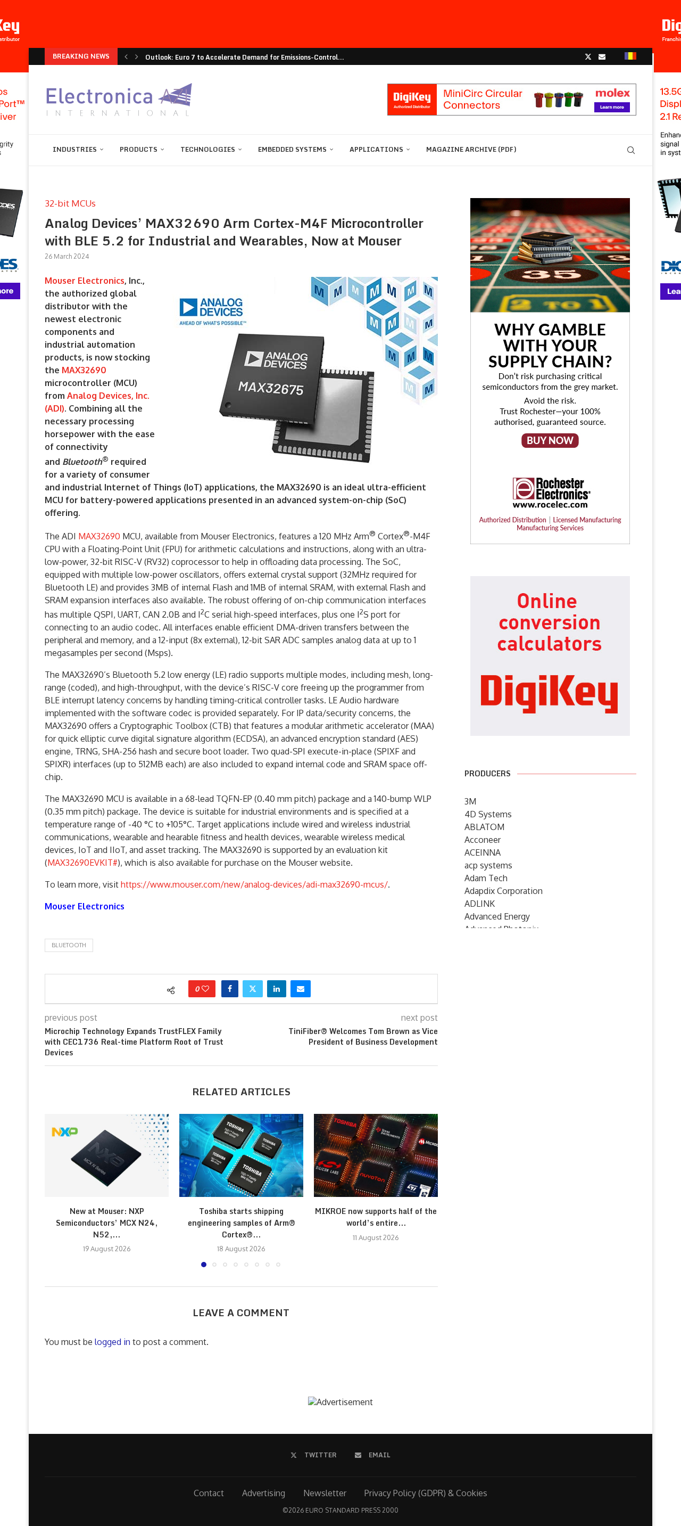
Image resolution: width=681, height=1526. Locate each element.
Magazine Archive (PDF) (471, 149)
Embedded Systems (292, 149)
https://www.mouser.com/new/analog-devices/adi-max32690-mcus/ (254, 884)
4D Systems (488, 814)
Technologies (207, 149)
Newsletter (324, 1493)
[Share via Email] (300, 988)
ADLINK (479, 903)
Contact (209, 1493)
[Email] (602, 56)
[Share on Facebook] (229, 988)
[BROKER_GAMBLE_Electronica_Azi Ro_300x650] (550, 205)
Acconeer (482, 839)
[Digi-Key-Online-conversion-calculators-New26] (550, 583)
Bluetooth (69, 945)
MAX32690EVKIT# (82, 862)
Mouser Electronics (84, 280)
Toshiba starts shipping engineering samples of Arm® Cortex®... (241, 1223)
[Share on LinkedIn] (276, 988)
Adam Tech (486, 878)
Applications (376, 149)
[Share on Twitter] (253, 988)
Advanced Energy (497, 916)
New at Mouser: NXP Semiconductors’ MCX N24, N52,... (106, 1223)
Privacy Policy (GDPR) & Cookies (425, 1493)
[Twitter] (588, 56)
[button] (126, 56)
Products (138, 149)
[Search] (631, 150)
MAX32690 (84, 370)
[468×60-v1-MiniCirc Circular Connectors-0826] (511, 89)
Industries (75, 149)
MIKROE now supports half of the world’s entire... (376, 1217)
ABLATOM (484, 827)
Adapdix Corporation (503, 890)
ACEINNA (482, 852)
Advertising (263, 1493)
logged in (112, 1341)
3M (470, 801)
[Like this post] (205, 988)
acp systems (488, 865)
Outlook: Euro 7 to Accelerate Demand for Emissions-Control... (244, 57)
